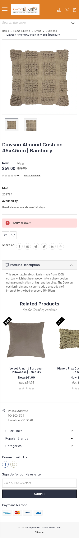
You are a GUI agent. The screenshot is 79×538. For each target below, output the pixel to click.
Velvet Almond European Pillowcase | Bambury (27, 370)
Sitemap (39, 532)
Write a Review (32, 175)
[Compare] (67, 11)
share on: (8, 245)
